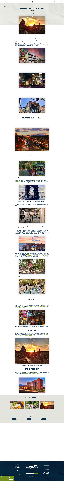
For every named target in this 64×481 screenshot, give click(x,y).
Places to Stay (13, 1)
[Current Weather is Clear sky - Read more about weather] (54, 1)
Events (8, 1)
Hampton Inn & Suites (33, 373)
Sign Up (36, 473)
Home (3, 6)
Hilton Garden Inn (39, 373)
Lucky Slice (41, 306)
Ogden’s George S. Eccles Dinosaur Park (43, 255)
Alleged (47, 334)
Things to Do (3, 1)
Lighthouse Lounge (17, 335)
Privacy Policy (34, 476)
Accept (11, 479)
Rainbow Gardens (29, 254)
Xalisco (21, 335)
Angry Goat (22, 307)
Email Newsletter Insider (32, 471)
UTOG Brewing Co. (29, 306)
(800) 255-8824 (49, 473)
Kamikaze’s (35, 335)
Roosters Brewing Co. (35, 306)
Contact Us (17, 466)
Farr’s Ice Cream (35, 232)
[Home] (32, 1)
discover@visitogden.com (47, 474)
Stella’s (16, 307)
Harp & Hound (19, 307)
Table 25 (44, 306)
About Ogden (17, 467)
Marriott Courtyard (26, 373)
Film (17, 470)
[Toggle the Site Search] (56, 1)
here (19, 305)
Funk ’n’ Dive (24, 335)
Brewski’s (27, 335)
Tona (38, 306)
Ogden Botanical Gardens (31, 255)
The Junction (45, 44)
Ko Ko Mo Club (31, 335)
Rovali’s (46, 306)
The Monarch (37, 180)
